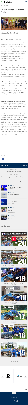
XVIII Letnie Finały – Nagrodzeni (15, 217)
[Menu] (26, 2)
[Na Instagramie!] (24, 165)
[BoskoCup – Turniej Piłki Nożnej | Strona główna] (8, 2)
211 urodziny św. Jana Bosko (15, 187)
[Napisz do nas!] (26, 165)
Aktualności (4, 5)
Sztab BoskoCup (8, 15)
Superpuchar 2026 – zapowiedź (15, 201)
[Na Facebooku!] (21, 165)
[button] (15, 248)
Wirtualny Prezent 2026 (13, 194)
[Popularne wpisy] (20, 181)
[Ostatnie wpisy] (7, 181)
